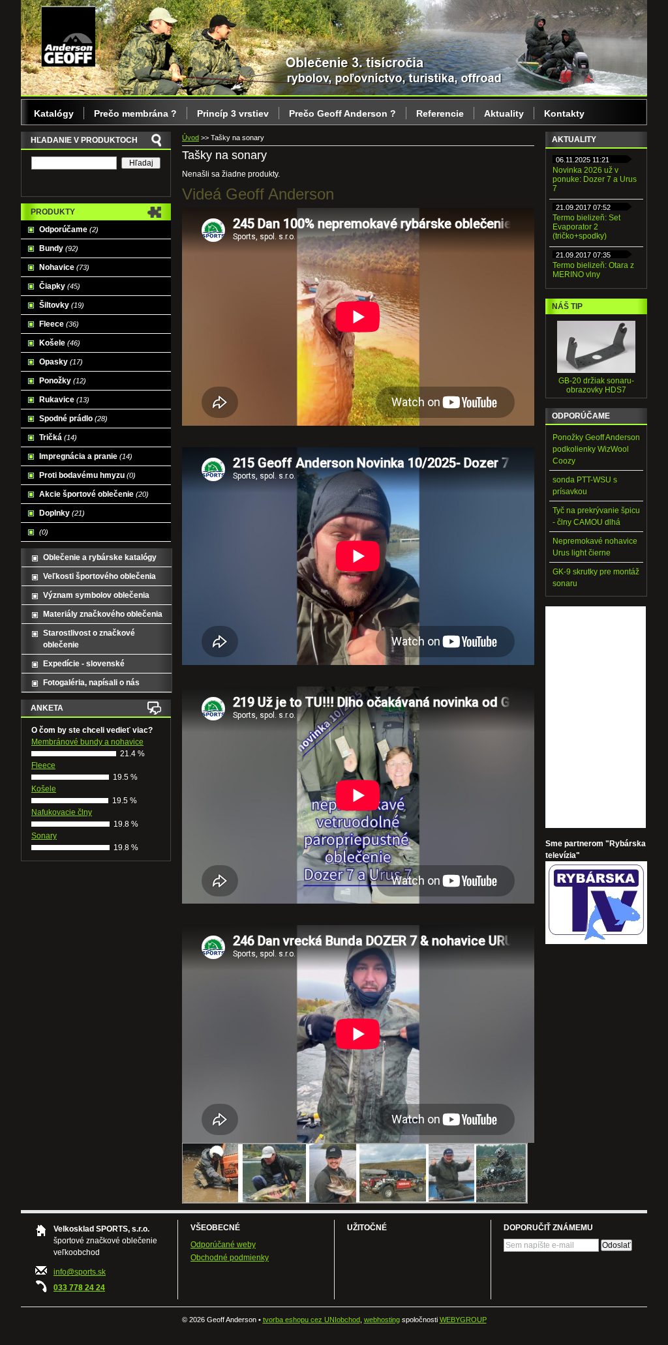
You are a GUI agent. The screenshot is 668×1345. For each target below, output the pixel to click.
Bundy (58, 248)
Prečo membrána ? (135, 113)
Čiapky (59, 286)
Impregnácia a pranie (85, 456)
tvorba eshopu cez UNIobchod (311, 1319)
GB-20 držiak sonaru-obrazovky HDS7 (596, 385)
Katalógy (54, 113)
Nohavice (64, 267)
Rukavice (64, 399)
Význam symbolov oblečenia (96, 595)
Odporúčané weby (223, 1244)
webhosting (382, 1319)
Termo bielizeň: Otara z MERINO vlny (593, 270)
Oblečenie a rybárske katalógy (100, 557)
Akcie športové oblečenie (94, 494)
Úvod (190, 137)
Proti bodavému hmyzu (87, 475)
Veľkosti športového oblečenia (99, 576)
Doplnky (62, 513)
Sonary (44, 835)
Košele (59, 342)
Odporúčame (69, 229)
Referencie (440, 113)
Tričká (58, 437)
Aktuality (504, 113)
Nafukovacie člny (61, 812)
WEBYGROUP (463, 1319)
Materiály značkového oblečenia (102, 614)
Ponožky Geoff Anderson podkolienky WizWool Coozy (596, 449)
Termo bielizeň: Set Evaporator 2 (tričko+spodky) (586, 227)
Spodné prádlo (73, 418)
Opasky (61, 361)
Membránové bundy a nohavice (87, 741)
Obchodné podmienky (229, 1257)
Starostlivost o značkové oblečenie (89, 638)
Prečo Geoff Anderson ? (342, 113)
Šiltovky (61, 305)
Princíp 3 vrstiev (233, 113)
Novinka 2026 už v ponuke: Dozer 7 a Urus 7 (595, 179)
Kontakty (564, 113)
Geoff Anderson (68, 36)
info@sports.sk (79, 1272)
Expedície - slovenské (84, 663)
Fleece (59, 324)
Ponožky (62, 380)
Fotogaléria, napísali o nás (91, 682)
